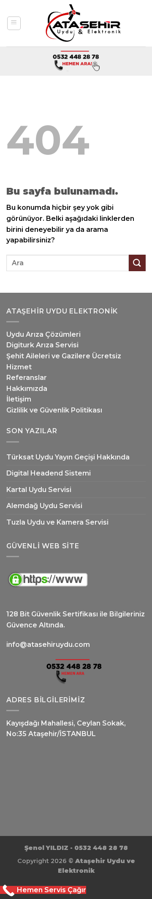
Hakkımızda (26, 389)
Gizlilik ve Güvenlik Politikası (54, 410)
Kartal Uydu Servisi (38, 490)
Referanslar (26, 378)
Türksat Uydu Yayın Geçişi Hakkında (68, 457)
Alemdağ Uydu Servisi (44, 506)
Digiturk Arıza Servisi (42, 345)
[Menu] (14, 23)
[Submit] (137, 263)
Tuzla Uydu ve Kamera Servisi (57, 522)
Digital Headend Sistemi (48, 473)
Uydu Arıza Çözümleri (43, 334)
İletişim (18, 399)
